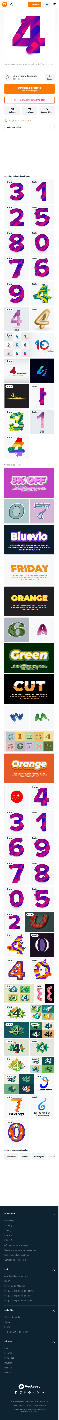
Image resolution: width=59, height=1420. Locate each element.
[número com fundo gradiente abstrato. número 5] (16, 268)
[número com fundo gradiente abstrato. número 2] (16, 242)
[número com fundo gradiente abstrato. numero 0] (16, 319)
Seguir (49, 79)
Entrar (46, 4)
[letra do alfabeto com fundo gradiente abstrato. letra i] (16, 600)
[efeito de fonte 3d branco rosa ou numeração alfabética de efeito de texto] (29, 712)
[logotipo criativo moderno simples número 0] (16, 1404)
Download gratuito (29, 89)
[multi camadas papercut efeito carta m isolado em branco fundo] (16, 1023)
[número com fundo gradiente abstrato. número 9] (16, 395)
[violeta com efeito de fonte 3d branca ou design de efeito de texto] (29, 794)
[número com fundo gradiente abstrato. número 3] (16, 191)
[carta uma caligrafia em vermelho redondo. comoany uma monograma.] (16, 1103)
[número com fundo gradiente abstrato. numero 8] (16, 293)
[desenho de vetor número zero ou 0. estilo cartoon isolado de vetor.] (16, 741)
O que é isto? (26, 120)
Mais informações (14, 127)
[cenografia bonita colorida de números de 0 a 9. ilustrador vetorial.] (29, 1047)
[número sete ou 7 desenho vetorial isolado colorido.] (16, 766)
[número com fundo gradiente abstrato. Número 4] (16, 1128)
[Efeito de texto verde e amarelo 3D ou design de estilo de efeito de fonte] (29, 938)
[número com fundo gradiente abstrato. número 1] (16, 217)
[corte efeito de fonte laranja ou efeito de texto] (29, 825)
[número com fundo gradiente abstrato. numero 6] (16, 370)
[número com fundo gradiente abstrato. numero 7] (16, 344)
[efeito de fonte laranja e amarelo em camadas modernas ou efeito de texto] (29, 856)
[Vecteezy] (4, 4)
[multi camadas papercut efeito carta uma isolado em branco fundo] (16, 910)
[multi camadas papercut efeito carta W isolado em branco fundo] (16, 998)
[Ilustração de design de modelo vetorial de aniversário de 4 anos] (16, 575)
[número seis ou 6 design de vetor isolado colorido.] (16, 885)
